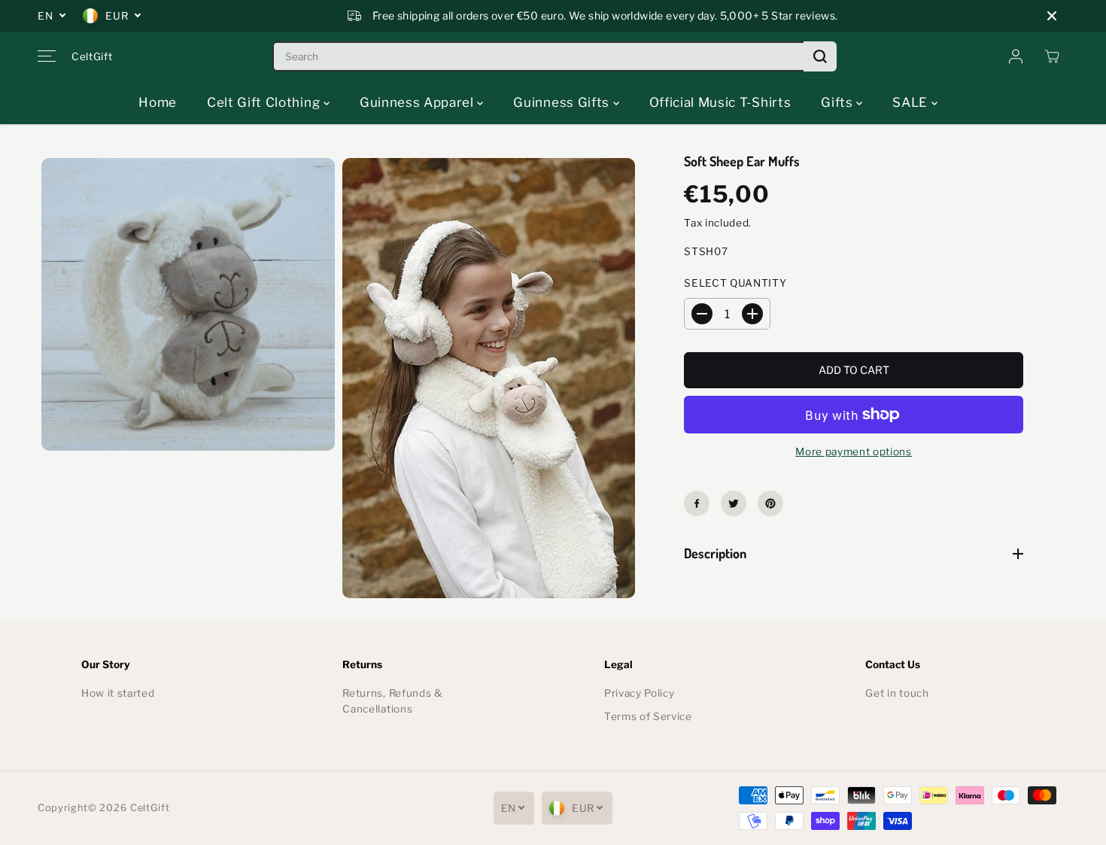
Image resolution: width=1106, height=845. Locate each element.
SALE (911, 102)
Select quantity (735, 283)
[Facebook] (696, 503)
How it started (118, 693)
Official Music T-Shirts (720, 102)
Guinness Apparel (419, 102)
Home (157, 102)
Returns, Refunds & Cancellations (392, 701)
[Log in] (1015, 56)
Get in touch (896, 693)
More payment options (853, 451)
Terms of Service (648, 716)
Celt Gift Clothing (265, 102)
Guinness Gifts (562, 102)
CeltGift (149, 807)
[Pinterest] (770, 503)
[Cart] (1051, 56)
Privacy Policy (639, 693)
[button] (47, 56)
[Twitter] (733, 503)
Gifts (838, 102)
